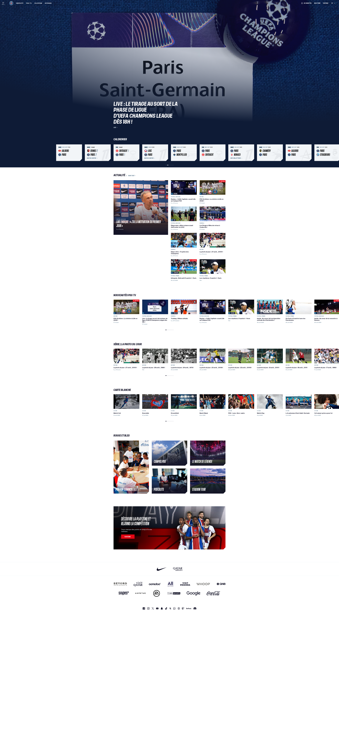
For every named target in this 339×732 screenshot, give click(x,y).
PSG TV (29, 3)
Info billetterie (235, 158)
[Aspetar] (140, 593)
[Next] (223, 153)
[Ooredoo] (154, 584)
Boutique (325, 3)
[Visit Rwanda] (185, 584)
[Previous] (116, 153)
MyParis (48, 3)
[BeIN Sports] (173, 593)
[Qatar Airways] (177, 569)
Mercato (19, 3)
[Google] (193, 593)
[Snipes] (124, 593)
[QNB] (221, 584)
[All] (170, 584)
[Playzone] (128, 536)
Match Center (91, 158)
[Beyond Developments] (120, 584)
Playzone (38, 3)
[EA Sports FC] (156, 593)
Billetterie (317, 3)
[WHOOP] (203, 584)
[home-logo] (11, 3)
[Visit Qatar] (138, 584)
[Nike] (162, 569)
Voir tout (131, 175)
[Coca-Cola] (213, 593)
